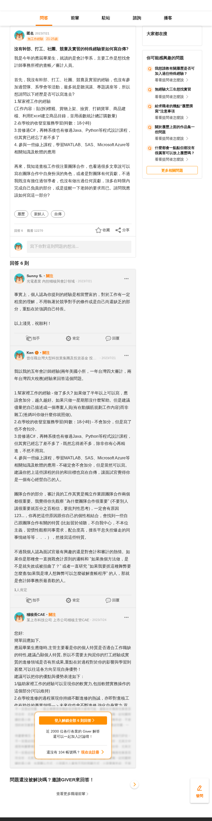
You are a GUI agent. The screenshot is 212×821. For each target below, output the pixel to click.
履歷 (21, 214)
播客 (168, 18)
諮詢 (137, 18)
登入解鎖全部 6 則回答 (73, 720)
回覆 (115, 338)
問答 (44, 18)
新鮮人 (39, 214)
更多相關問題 (172, 170)
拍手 (36, 338)
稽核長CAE (36, 614)
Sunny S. (34, 276)
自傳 (58, 214)
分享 (126, 230)
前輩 (75, 18)
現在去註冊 (90, 752)
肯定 (76, 338)
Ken (30, 353)
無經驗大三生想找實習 (173, 89)
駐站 (106, 18)
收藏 (106, 230)
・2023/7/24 (98, 620)
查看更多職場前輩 (70, 794)
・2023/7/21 (83, 281)
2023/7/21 (42, 33)
